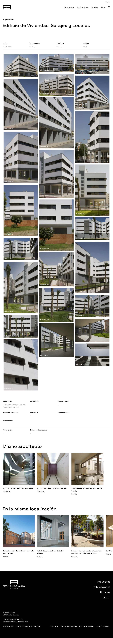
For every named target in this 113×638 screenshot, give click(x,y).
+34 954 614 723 (16, 619)
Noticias (94, 7)
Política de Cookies (86, 626)
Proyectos (69, 7)
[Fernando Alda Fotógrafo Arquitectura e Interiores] (7, 6)
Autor (103, 7)
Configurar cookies (103, 626)
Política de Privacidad (69, 626)
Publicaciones (83, 7)
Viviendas (60, 47)
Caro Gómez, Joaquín (10, 405)
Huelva (32, 47)
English (108, 2)
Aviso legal (54, 626)
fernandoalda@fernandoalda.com (15, 621)
